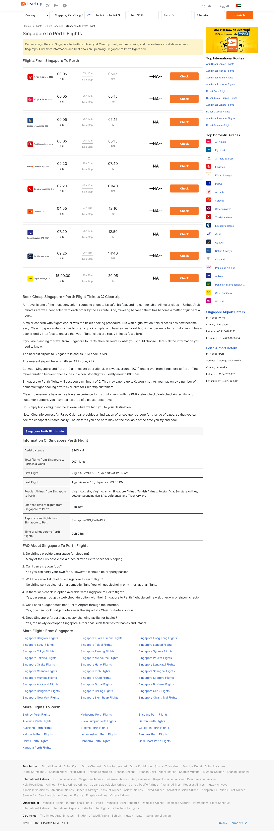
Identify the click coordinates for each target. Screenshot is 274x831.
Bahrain (117, 815)
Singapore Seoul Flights (38, 644)
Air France (76, 795)
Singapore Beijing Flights (97, 691)
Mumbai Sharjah (213, 771)
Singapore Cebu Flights (154, 691)
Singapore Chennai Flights (40, 671)
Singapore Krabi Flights (96, 677)
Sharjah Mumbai (189, 771)
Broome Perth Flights (94, 727)
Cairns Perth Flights (35, 741)
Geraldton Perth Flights (154, 727)
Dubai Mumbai (51, 766)
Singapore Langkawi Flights (157, 664)
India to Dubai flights (95, 808)
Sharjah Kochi (58, 771)
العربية (224, 6)
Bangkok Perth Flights (153, 734)
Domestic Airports (178, 802)
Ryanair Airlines (171, 784)
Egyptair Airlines (96, 795)
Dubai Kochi (71, 766)
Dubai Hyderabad (115, 766)
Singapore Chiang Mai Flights (158, 697)
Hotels (99, 802)
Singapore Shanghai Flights (157, 671)
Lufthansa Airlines (64, 779)
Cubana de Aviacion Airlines (108, 784)
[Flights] (48, 6)
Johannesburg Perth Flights (99, 734)
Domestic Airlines (153, 802)
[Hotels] (56, 6)
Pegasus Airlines (194, 784)
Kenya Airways (140, 779)
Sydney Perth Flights (36, 714)
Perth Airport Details (221, 348)
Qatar (139, 815)
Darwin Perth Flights (152, 721)
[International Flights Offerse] (64, 6)
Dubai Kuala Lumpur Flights (221, 97)
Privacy (222, 823)
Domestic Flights (52, 802)
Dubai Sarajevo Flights (218, 125)
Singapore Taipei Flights (96, 644)
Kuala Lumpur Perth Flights (98, 721)
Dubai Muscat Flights (218, 111)
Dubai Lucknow (215, 766)
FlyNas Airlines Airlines (72, 784)
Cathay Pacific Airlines (143, 784)
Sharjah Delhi (147, 771)
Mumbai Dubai (192, 766)
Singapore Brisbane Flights (156, 684)
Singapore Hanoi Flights (96, 664)
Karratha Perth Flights (37, 747)
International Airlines (36, 808)
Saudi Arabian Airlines (53, 795)
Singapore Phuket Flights (155, 658)
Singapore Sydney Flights (156, 651)
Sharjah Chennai (125, 771)
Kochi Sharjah (167, 771)
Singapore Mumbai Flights (40, 677)
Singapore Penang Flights (97, 651)
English (205, 6)
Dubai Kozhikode (141, 766)
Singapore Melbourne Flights (99, 658)
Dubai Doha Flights (216, 91)
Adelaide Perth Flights (37, 721)
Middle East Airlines (232, 790)
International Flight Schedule (211, 802)
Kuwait (128, 815)
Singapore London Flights (155, 644)
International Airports (65, 808)
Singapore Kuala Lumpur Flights (101, 638)
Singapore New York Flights (41, 697)
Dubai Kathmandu (34, 771)
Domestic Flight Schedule (122, 802)
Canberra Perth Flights (95, 741)
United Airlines (154, 790)
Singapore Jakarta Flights (39, 658)
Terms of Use (238, 823)
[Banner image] (232, 40)
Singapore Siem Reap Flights (99, 697)
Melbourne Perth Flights (96, 714)
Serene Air (29, 795)
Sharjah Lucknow (238, 771)
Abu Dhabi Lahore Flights (220, 104)
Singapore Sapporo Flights (156, 677)
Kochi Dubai (77, 771)
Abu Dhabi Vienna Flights (220, 70)
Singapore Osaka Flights (39, 664)
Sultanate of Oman (158, 815)
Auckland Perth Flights (37, 727)
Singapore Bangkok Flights (40, 638)
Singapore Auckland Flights (41, 684)
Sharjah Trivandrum (167, 766)
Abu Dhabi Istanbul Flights (220, 118)
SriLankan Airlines (117, 779)
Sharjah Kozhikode (100, 771)
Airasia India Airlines (36, 790)
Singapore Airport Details (225, 312)
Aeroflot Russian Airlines (182, 790)
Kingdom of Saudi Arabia (92, 815)
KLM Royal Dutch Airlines (39, 784)
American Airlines (62, 790)
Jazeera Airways (87, 790)
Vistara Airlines (119, 795)
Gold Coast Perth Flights (154, 741)
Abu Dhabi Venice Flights (220, 63)
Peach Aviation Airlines (201, 779)
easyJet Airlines (111, 790)
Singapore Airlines (91, 779)
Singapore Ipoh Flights (95, 671)
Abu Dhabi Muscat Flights (220, 84)
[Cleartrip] (32, 4)
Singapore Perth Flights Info (45, 431)
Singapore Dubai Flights (96, 684)
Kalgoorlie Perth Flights (38, 734)
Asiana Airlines (133, 790)
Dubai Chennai (91, 766)
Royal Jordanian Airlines (168, 779)
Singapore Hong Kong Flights (158, 638)
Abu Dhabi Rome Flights (219, 77)
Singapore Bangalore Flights (41, 691)
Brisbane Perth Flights (153, 714)
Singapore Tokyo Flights (38, 651)
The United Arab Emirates (57, 815)
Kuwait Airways (217, 784)
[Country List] (239, 6)
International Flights (79, 802)
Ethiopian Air (209, 790)
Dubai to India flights (125, 808)
